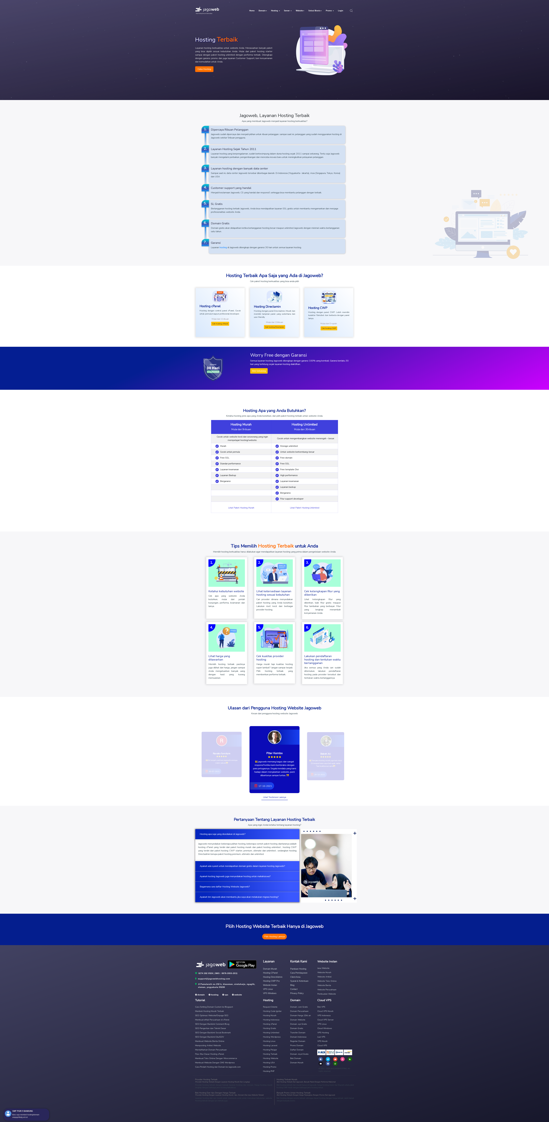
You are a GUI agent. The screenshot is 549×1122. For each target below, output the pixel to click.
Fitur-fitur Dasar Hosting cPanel (209, 1054)
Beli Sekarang (259, 370)
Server (287, 11)
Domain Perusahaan (299, 1011)
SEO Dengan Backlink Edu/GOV (209, 1037)
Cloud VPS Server (325, 1019)
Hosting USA (269, 1062)
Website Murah (324, 972)
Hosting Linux (269, 1041)
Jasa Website (323, 968)
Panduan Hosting (298, 969)
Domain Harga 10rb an (300, 1015)
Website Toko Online (327, 981)
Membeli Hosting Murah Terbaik (209, 1011)
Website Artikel (324, 976)
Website (299, 11)
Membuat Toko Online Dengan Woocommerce (216, 1058)
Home (251, 11)
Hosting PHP (268, 1071)
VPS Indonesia (324, 1015)
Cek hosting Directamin (274, 327)
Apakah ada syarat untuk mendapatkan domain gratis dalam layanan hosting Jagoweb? (242, 866)
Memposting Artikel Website (208, 1045)
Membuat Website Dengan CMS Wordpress (215, 1062)
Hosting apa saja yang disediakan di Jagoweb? (222, 834)
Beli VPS (321, 1007)
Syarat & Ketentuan (299, 981)
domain (201, 995)
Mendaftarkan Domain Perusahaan (211, 1049)
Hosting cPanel (270, 973)
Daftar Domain (297, 1049)
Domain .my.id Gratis (299, 1054)
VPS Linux (268, 989)
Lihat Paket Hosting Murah (241, 507)
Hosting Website (270, 1058)
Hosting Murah (269, 1015)
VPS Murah (322, 1041)
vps (226, 995)
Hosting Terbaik (270, 1054)
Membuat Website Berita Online (209, 1041)
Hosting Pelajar (270, 1049)
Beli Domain (295, 1058)
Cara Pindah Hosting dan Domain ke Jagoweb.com (218, 1067)
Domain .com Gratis (299, 1007)
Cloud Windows (324, 1028)
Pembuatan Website (326, 994)
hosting (223, 247)
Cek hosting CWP (329, 328)
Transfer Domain (297, 1032)
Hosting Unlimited (271, 1032)
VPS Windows (270, 993)
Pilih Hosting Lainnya (274, 936)
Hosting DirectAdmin (272, 977)
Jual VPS (321, 1037)
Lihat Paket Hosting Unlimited (304, 507)
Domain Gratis (296, 1028)
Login (340, 11)
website (238, 995)
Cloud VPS (322, 1045)
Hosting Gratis (269, 1028)
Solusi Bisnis (314, 11)
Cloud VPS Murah (325, 1011)
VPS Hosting (323, 1032)
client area (295, 977)
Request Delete (270, 1007)
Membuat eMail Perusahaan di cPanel (212, 1019)
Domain (262, 11)
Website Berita (324, 985)
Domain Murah (270, 969)
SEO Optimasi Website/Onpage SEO (211, 1015)
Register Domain (297, 1041)
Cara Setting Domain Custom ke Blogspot (214, 1007)
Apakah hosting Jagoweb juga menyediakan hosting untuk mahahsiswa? (235, 876)
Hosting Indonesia (271, 1019)
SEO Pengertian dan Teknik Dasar (210, 1028)
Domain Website (297, 1019)
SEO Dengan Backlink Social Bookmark (213, 1032)
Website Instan (270, 985)
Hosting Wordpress (272, 1037)
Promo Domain (296, 1045)
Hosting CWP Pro (271, 981)
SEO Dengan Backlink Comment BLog (212, 1024)
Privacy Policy (297, 993)
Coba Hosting (204, 69)
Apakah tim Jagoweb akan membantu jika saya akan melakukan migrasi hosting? (239, 897)
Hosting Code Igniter (272, 1011)
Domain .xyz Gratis (298, 1024)
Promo (329, 11)
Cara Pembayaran (298, 973)
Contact (294, 989)
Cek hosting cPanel (220, 323)
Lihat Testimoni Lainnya (274, 797)
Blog (292, 985)
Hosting (275, 11)
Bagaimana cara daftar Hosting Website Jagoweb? (225, 886)
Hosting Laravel (270, 1045)
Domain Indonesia (298, 1037)
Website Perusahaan (326, 989)
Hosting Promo (269, 1067)
